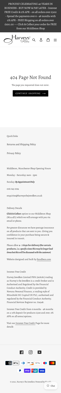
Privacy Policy (14, 153)
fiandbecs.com (44, 259)
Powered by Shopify (43, 381)
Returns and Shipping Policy (21, 144)
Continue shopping (27, 93)
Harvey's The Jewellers (26, 381)
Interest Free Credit (25, 323)
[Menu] (55, 39)
